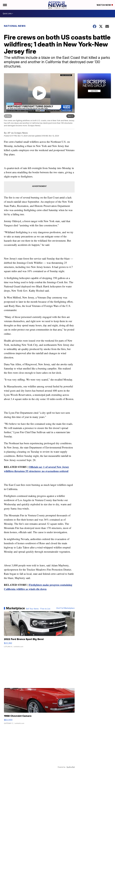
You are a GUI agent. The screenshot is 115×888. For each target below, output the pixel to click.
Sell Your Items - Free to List (38, 609)
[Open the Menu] (4, 5)
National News (15, 26)
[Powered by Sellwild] (70, 767)
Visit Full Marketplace (65, 608)
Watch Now (104, 5)
